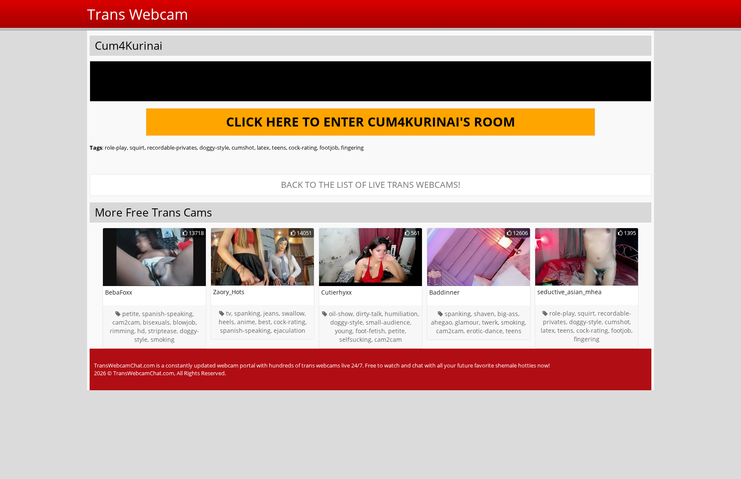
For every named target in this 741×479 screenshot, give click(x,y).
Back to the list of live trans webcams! (370, 184)
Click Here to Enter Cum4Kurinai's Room (370, 121)
